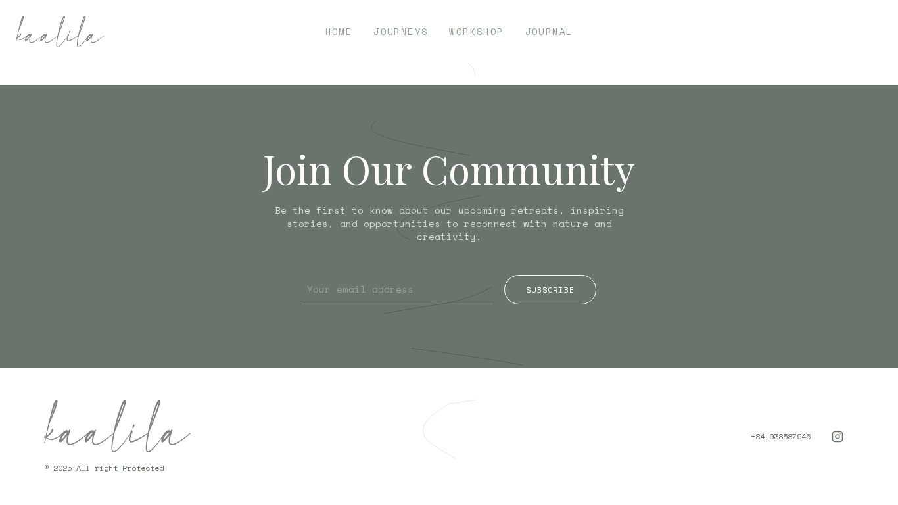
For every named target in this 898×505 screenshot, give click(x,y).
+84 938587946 (781, 436)
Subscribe (550, 289)
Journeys (400, 31)
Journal (549, 31)
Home (339, 31)
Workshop (476, 31)
